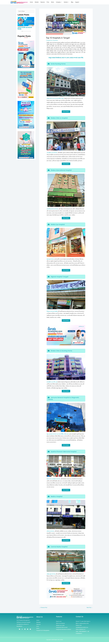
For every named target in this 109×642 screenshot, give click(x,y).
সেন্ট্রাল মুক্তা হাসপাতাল (51, 574)
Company (58, 2)
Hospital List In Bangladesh (42, 630)
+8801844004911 (83, 631)
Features (42, 2)
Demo (52, 2)
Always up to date (60, 625)
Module (36, 2)
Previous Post (43, 607)
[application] (61, 2)
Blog (72, 2)
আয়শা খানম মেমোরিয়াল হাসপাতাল (53, 479)
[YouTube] (30, 629)
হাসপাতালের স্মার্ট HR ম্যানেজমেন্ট (23, 28)
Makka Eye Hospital (57, 224)
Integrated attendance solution (63, 629)
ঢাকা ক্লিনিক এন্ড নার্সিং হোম (52, 382)
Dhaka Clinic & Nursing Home (61, 351)
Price (48, 2)
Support (77, 2)
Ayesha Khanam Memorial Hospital (63, 452)
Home (31, 2)
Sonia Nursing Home (57, 64)
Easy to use (58, 621)
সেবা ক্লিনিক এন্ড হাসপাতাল (52, 153)
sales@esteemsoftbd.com (82, 627)
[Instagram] (27, 629)
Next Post (90, 607)
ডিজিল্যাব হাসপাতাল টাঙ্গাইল (52, 311)
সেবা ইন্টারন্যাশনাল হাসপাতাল (52, 209)
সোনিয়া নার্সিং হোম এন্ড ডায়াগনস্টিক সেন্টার (55, 98)
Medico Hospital (56, 496)
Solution (66, 2)
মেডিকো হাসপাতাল (50, 531)
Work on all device (60, 623)
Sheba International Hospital (61, 170)
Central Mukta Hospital (58, 547)
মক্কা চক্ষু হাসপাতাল (50, 259)
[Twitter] (22, 629)
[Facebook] (19, 629)
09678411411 (82, 629)
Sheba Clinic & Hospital (59, 118)
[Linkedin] (25, 629)
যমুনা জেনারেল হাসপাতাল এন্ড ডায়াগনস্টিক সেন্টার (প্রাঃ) (58, 434)
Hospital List (50, 40)
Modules (38, 622)
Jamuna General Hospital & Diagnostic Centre (63, 398)
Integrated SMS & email (61, 627)
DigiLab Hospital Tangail (59, 277)
